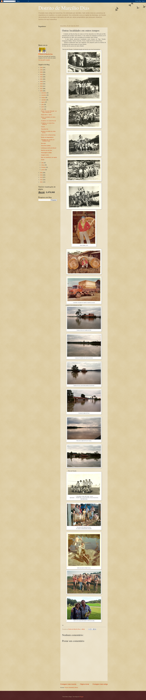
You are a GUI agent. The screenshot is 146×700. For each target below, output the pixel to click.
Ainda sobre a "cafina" (46, 114)
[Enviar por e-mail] (89, 629)
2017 (41, 88)
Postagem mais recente (68, 684)
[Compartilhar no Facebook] (94, 629)
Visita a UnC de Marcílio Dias (48, 135)
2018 (41, 86)
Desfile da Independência (47, 137)
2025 (41, 69)
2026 (41, 67)
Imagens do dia (45, 155)
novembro (44, 95)
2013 (41, 177)
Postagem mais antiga (100, 684)
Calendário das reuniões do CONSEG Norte (47, 140)
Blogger (81, 696)
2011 (41, 182)
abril (42, 162)
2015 (41, 172)
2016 (41, 90)
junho (42, 106)
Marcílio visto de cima (46, 150)
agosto (43, 102)
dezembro (44, 92)
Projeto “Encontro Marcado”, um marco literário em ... (49, 111)
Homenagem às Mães (46, 152)
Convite (43, 126)
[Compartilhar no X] (92, 629)
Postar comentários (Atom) (71, 687)
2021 (41, 79)
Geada (42, 159)
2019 (41, 83)
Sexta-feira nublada (46, 145)
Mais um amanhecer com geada (49, 157)
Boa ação (43, 143)
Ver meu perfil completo (44, 60)
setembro (43, 99)
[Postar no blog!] (91, 629)
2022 (41, 76)
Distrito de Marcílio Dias (63, 7)
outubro (43, 97)
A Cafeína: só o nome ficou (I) (48, 120)
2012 (41, 179)
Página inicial (84, 684)
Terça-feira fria (44, 129)
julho (42, 104)
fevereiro (43, 167)
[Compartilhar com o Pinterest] (95, 629)
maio (42, 109)
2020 (41, 81)
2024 (41, 72)
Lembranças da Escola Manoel (48, 148)
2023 (41, 74)
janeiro (43, 169)
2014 (41, 175)
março (43, 165)
